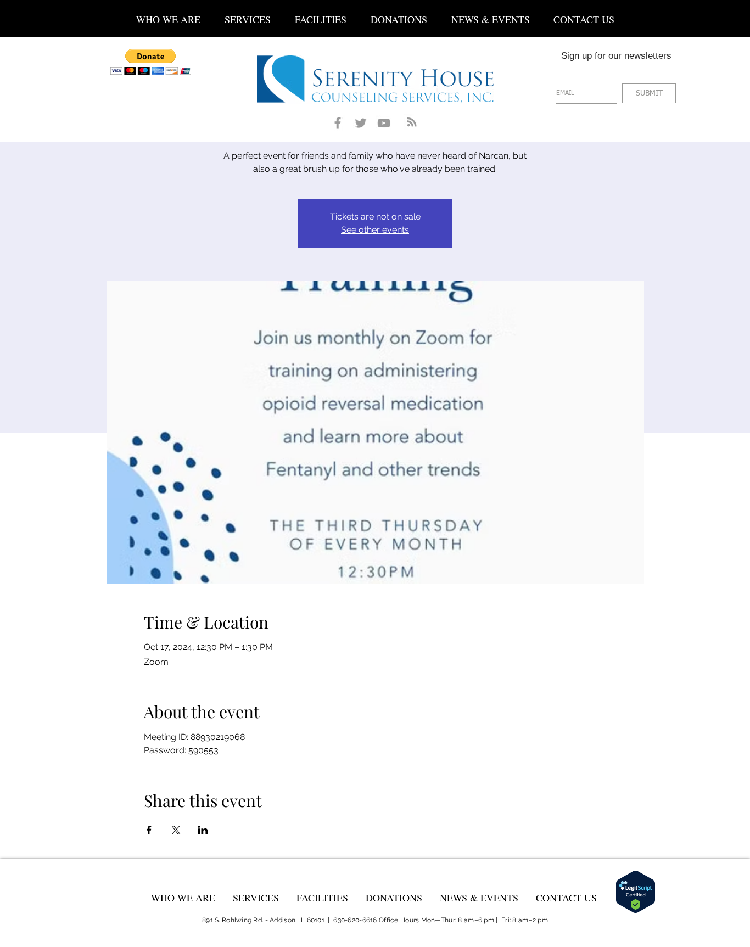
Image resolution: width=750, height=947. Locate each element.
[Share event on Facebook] (149, 830)
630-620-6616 (355, 920)
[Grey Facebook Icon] (337, 123)
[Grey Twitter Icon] (360, 123)
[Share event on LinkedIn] (203, 830)
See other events (375, 230)
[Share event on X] (176, 830)
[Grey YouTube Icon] (383, 123)
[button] (247, 14)
